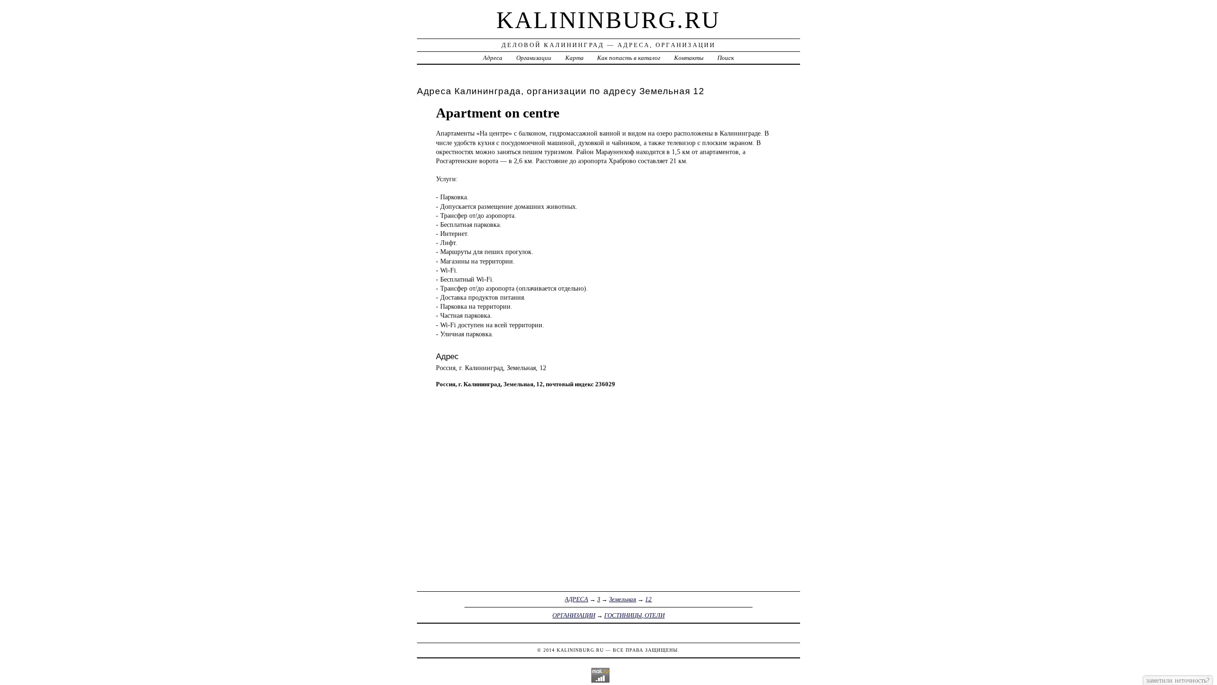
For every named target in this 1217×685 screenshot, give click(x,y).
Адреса (492, 57)
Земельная (622, 599)
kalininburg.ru (608, 20)
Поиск (725, 57)
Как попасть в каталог (628, 57)
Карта (574, 57)
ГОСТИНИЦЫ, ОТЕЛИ (634, 615)
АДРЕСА (576, 599)
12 (648, 599)
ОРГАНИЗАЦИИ (573, 615)
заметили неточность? (1177, 680)
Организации (533, 57)
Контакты (689, 57)
